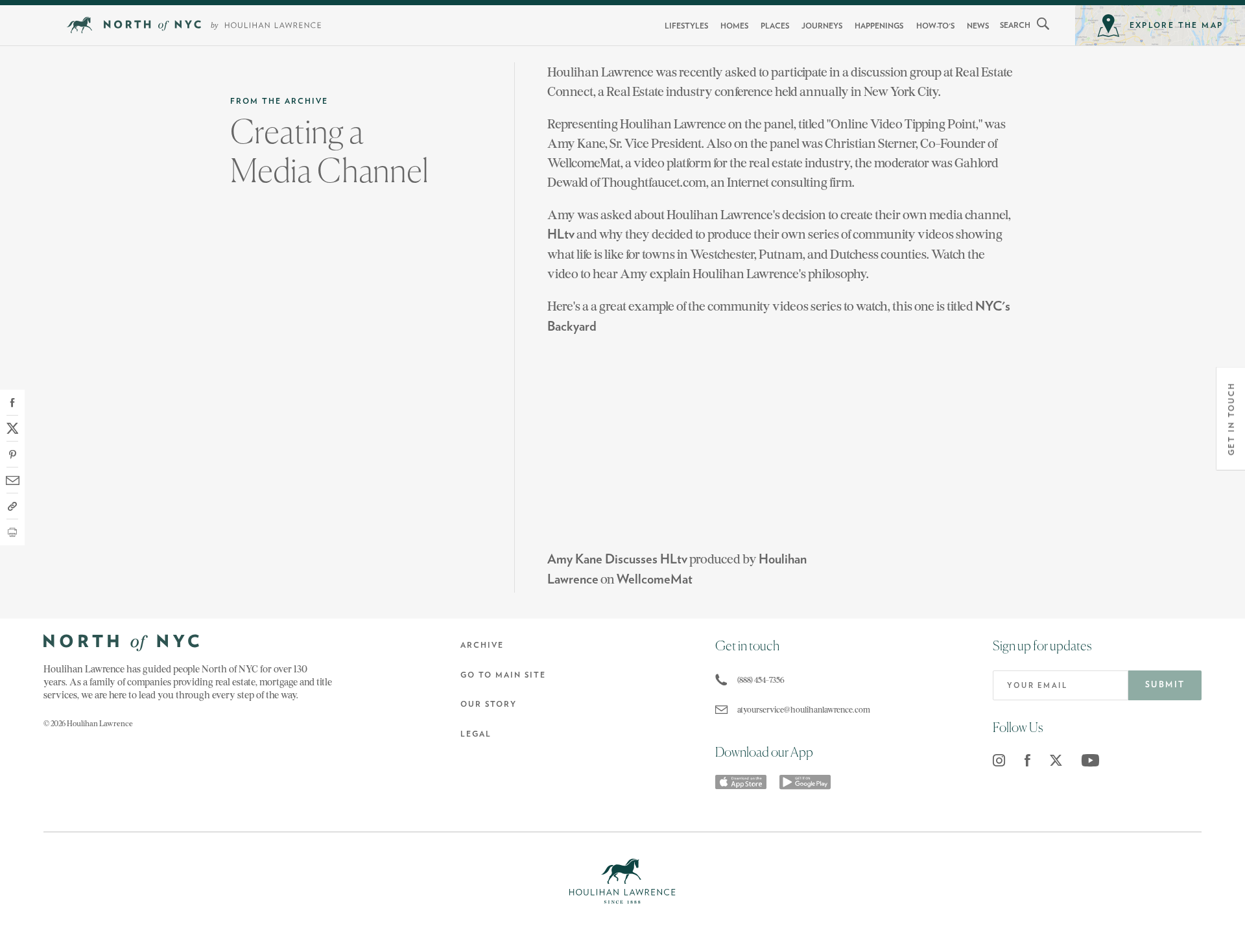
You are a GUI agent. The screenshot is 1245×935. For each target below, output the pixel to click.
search (1015, 25)
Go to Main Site (503, 675)
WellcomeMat (655, 579)
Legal (476, 734)
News (978, 26)
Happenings (879, 26)
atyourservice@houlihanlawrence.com (801, 710)
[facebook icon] (1027, 760)
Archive (482, 645)
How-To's (935, 26)
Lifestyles (686, 26)
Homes (734, 26)
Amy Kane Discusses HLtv (617, 559)
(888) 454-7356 (761, 680)
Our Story (488, 704)
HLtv (561, 234)
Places (775, 26)
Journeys (821, 26)
